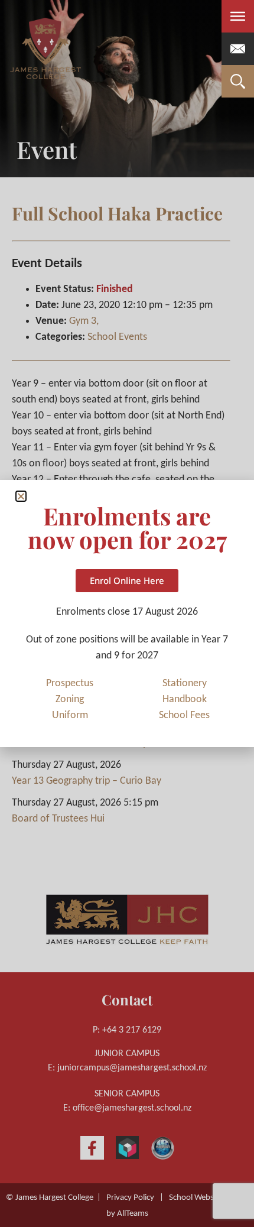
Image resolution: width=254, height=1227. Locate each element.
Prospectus (69, 683)
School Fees (184, 715)
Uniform (70, 715)
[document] (127, 613)
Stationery (184, 683)
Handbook (184, 699)
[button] (21, 496)
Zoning (70, 699)
